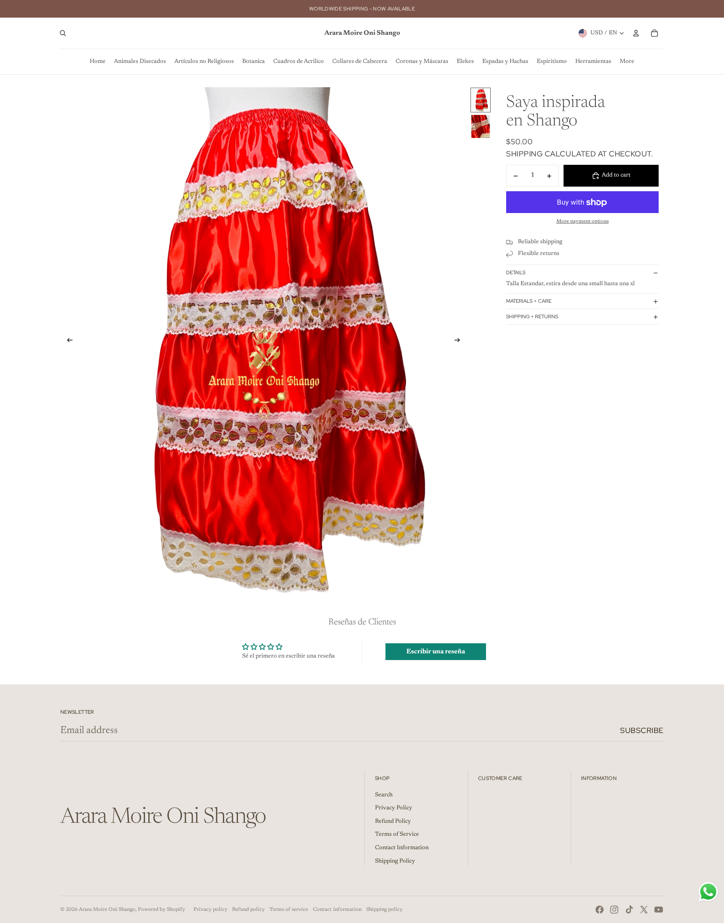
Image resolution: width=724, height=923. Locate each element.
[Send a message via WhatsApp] (708, 891)
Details (515, 272)
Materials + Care (528, 301)
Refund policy (248, 909)
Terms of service (288, 909)
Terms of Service (397, 834)
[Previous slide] (67, 342)
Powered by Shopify (161, 909)
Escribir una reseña (435, 651)
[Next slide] (460, 342)
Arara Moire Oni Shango (107, 909)
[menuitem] (98, 61)
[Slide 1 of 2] (480, 100)
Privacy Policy (393, 808)
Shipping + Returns (532, 316)
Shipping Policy (395, 861)
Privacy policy (211, 909)
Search (384, 795)
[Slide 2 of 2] (480, 126)
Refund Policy (393, 821)
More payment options (582, 221)
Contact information (337, 909)
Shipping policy (384, 909)
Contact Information (402, 848)
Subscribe (642, 730)
